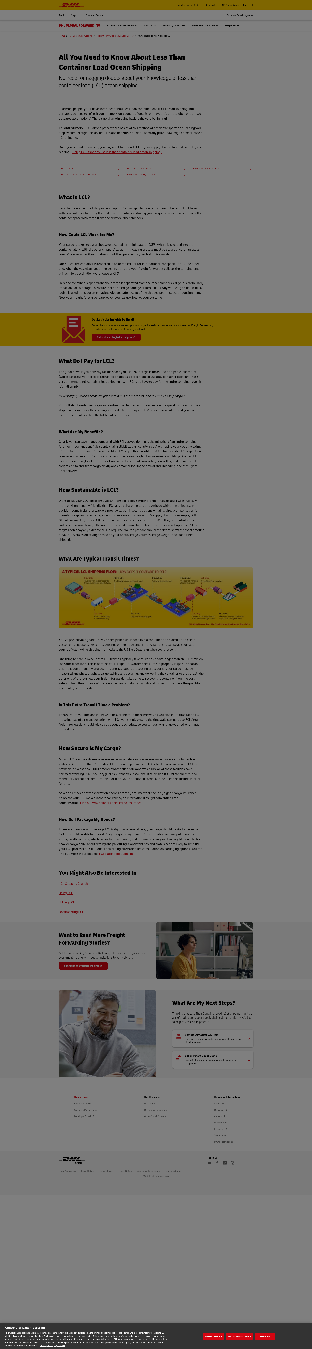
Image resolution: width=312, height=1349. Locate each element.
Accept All (265, 1336)
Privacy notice (46, 1345)
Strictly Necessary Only (239, 1336)
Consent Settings (213, 1336)
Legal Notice (59, 1345)
